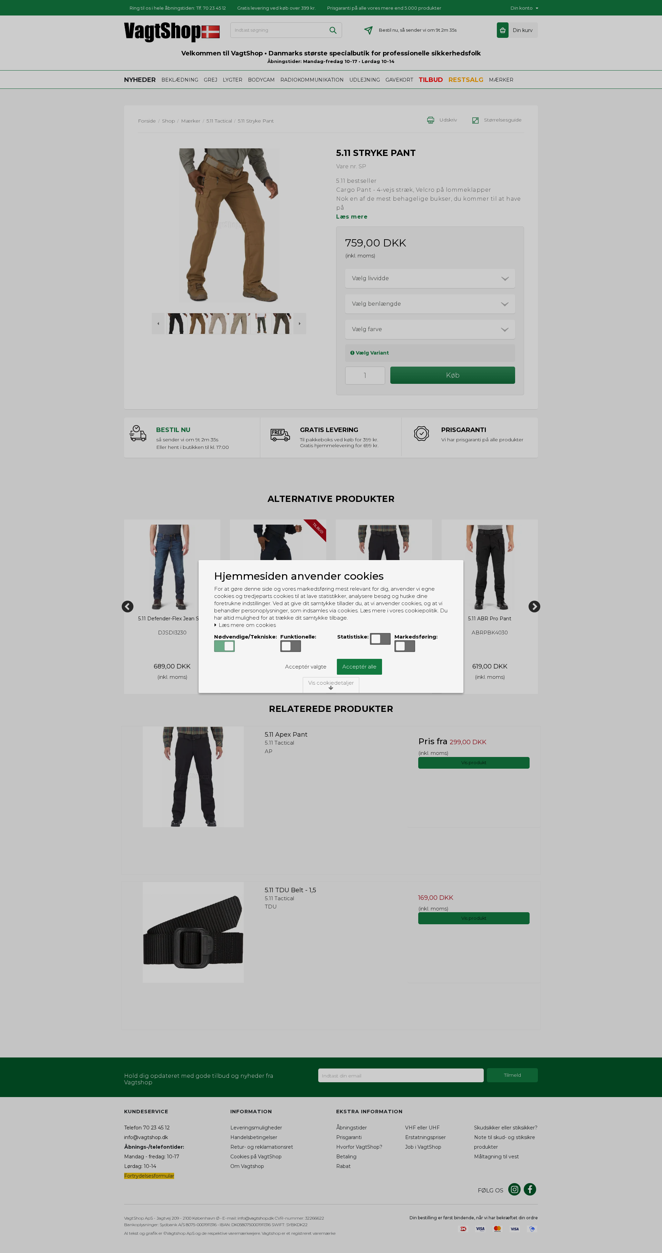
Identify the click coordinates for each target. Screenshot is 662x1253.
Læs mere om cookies (246, 625)
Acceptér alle (359, 666)
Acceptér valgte (306, 666)
